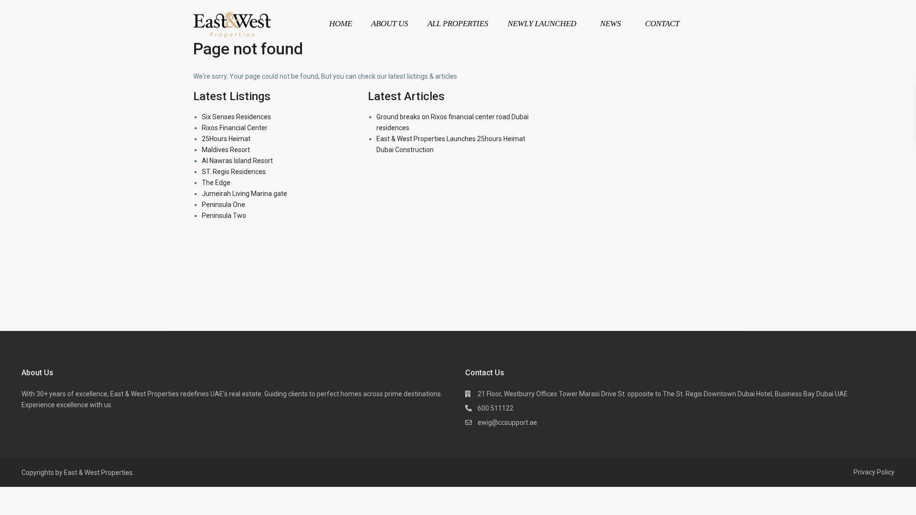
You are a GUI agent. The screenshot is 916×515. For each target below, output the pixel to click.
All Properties (458, 23)
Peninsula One (223, 204)
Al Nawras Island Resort (237, 161)
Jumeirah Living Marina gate (244, 193)
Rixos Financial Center (235, 128)
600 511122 (495, 408)
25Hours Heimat (226, 139)
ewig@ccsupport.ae (507, 422)
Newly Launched (542, 23)
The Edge (216, 182)
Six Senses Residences (236, 117)
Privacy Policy (874, 472)
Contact (662, 23)
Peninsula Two (224, 215)
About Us (389, 23)
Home (340, 23)
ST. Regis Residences (234, 171)
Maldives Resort (226, 150)
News (610, 23)
